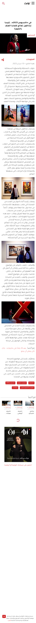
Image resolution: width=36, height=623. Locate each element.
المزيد (9, 620)
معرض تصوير (22, 383)
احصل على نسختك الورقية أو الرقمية (18, 465)
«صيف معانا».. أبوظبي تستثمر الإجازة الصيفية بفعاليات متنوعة (8, 413)
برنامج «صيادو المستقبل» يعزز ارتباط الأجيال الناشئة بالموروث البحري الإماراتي (30, 413)
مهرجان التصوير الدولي (27, 387)
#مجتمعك (31, 407)
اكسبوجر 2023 (10, 383)
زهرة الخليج (30, 64)
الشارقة (31, 383)
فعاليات (15, 387)
